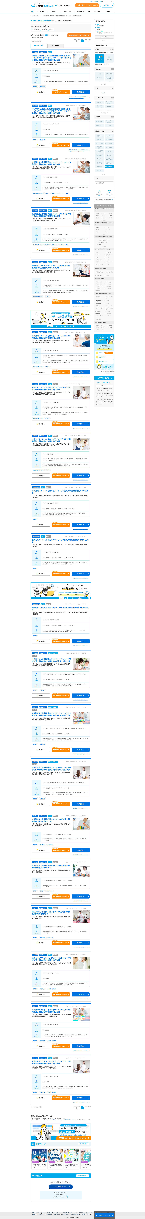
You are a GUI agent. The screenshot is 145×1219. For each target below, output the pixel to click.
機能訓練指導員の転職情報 (48, 15)
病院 (100, 74)
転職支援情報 (81, 11)
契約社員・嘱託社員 (109, 121)
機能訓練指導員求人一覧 (61, 15)
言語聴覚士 (49, 1214)
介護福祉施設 (109, 74)
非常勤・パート (99, 125)
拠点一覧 (107, 11)
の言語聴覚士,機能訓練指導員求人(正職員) (51, 58)
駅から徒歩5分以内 (109, 102)
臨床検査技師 (57, 1214)
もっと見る (103, 84)
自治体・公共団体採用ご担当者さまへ (51, 1213)
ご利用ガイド (40, 11)
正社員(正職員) (99, 121)
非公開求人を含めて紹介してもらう (79, 35)
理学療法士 (34, 1214)
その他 (109, 125)
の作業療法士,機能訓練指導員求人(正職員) (51, 111)
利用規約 (81, 1213)
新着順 (57, 45)
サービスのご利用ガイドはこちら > (107, 371)
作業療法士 (42, 1214)
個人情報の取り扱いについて (70, 1213)
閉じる (103, 174)
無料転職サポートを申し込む (87, 5)
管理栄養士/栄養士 (85, 1214)
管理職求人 (99, 102)
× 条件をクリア (104, 40)
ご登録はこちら (108, 352)
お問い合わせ (88, 1213)
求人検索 (54, 11)
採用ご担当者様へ (94, 1)
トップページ (32, 11)
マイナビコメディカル (36, 15)
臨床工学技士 (65, 1214)
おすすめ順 (39, 45)
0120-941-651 (63, 5)
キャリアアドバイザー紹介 (94, 11)
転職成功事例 (67, 11)
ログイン (107, 5)
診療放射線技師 (75, 1214)
